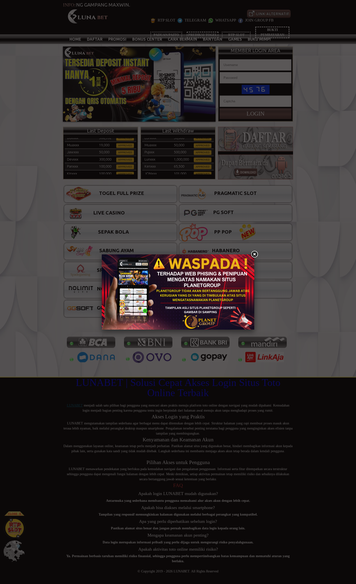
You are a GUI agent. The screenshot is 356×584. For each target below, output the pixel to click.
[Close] (254, 254)
